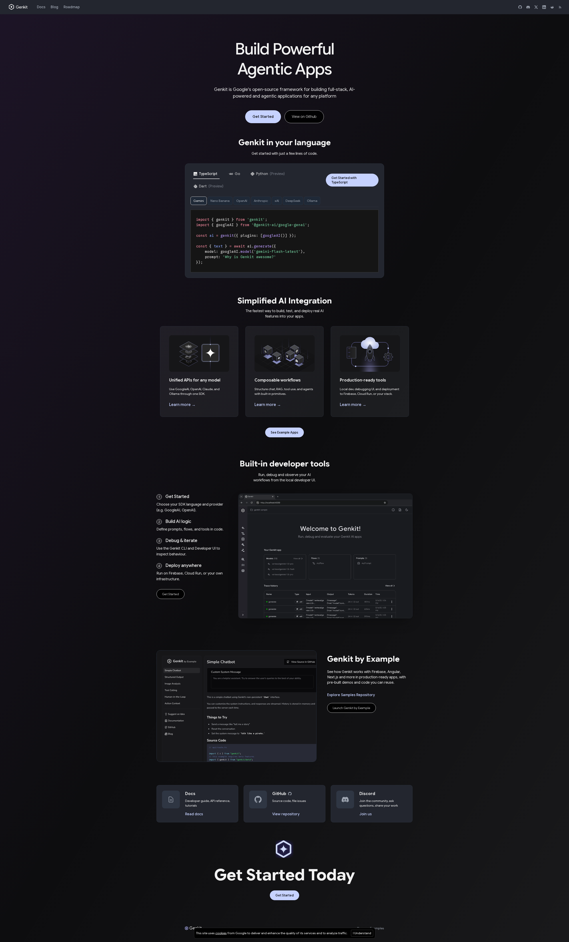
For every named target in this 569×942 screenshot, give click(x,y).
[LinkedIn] (544, 7)
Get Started (263, 116)
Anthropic (261, 201)
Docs (41, 7)
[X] (536, 7)
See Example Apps (284, 432)
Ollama (312, 201)
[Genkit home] (18, 7)
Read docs (194, 814)
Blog (54, 7)
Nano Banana (220, 201)
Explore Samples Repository (351, 695)
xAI (277, 201)
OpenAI (241, 201)
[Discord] (528, 7)
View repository (285, 814)
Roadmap (72, 7)
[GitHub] (520, 7)
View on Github (304, 116)
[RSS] (560, 7)
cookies (221, 933)
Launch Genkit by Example (351, 708)
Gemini (198, 201)
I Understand (362, 933)
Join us (365, 814)
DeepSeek (293, 201)
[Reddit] (552, 7)
